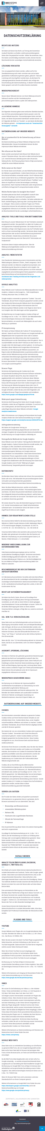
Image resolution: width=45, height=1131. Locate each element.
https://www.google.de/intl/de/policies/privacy (17, 978)
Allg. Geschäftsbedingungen (22, 1123)
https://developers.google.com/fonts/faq (15, 1086)
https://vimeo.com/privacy (10, 1035)
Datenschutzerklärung (22, 1121)
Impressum (22, 1119)
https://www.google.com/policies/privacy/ (15, 1090)
